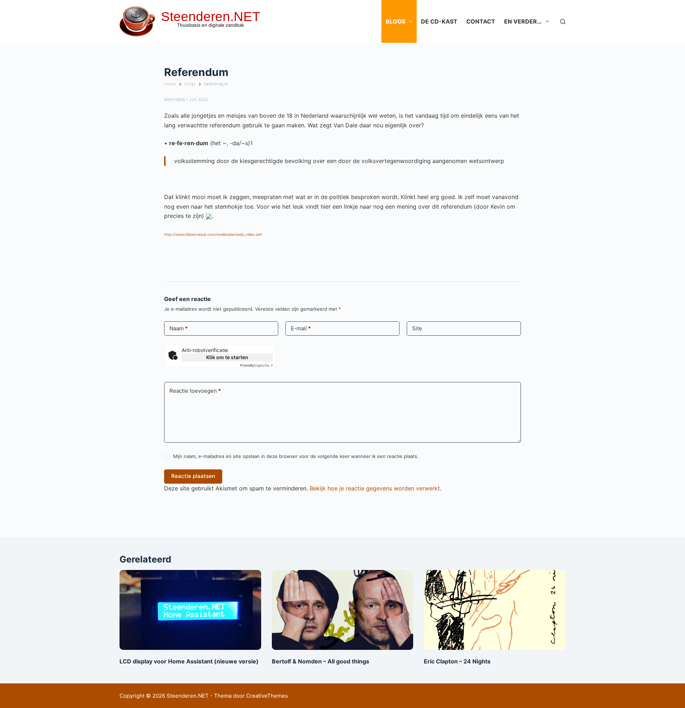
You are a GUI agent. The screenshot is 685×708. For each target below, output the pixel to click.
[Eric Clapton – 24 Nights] (494, 610)
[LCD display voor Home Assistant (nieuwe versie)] (190, 610)
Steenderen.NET (210, 16)
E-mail (301, 328)
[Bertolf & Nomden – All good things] (342, 610)
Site (417, 328)
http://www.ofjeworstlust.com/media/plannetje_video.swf (213, 234)
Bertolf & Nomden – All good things (320, 661)
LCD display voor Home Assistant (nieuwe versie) (189, 661)
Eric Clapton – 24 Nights (457, 661)
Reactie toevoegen (195, 390)
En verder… (523, 21)
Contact (480, 21)
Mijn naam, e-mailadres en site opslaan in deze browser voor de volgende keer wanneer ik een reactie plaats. (295, 456)
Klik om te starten (227, 357)
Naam (178, 328)
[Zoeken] (562, 21)
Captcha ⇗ (256, 365)
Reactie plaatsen (193, 476)
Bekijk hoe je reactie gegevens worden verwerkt (375, 488)
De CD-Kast (439, 21)
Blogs (395, 21)
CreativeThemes (267, 695)
